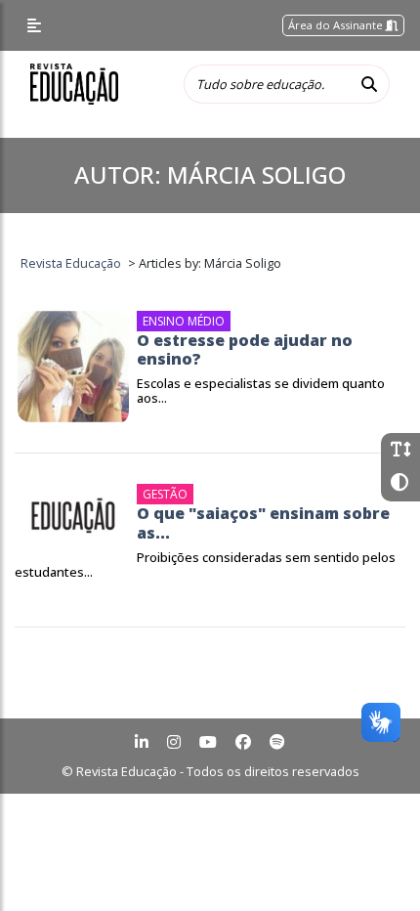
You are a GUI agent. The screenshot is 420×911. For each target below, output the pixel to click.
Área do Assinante (337, 25)
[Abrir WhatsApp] (371, 861)
